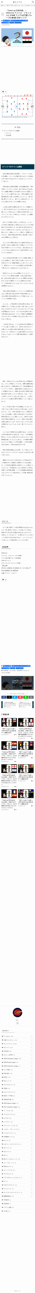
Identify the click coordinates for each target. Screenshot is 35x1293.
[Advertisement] (17, 66)
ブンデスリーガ (9, 1114)
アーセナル (8, 1036)
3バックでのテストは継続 (12, 130)
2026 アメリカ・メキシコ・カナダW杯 (19, 20)
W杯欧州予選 (9, 1099)
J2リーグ (7, 1148)
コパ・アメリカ (9, 1170)
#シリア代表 (12, 670)
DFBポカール (8, 1166)
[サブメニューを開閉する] (31, 1036)
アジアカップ (8, 1174)
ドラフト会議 (9, 1207)
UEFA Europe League (11, 1062)
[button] (3, 697)
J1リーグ (8, 1047)
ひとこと (8, 133)
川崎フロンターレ (10, 1040)
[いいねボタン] (3, 91)
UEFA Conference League (12, 1066)
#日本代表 (5, 670)
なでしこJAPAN (9, 1055)
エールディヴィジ (10, 1133)
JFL (6, 1155)
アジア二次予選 (5, 22)
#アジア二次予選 (6, 672)
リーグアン (8, 1122)
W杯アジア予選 (6, 20)
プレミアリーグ (10, 1043)
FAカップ (8, 1081)
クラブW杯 (8, 1069)
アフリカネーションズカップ (13, 1177)
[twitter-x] (17, 1023)
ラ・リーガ (8, 1110)
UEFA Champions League (12, 1058)
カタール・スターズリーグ (12, 1144)
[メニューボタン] (2, 2)
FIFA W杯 (8, 1073)
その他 (7, 1211)
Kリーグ (7, 1140)
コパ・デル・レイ (10, 1162)
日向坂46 (7, 1203)
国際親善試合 (9, 1196)
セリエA (7, 1118)
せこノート (17, 2)
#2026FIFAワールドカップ (23, 670)
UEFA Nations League (11, 1103)
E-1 (6, 1181)
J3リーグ (7, 1151)
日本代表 (12, 22)
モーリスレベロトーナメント (13, 1192)
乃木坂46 (7, 1200)
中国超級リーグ (9, 1136)
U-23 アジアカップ (10, 1185)
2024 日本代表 (18, 22)
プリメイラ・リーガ (11, 1125)
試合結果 (8, 135)
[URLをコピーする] (31, 697)
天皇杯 (7, 1088)
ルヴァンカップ (9, 1092)
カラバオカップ (9, 1084)
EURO (7, 1077)
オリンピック (9, 1188)
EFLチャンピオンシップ (12, 1159)
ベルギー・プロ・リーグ (12, 1129)
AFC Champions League (12, 1107)
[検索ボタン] (33, 2)
